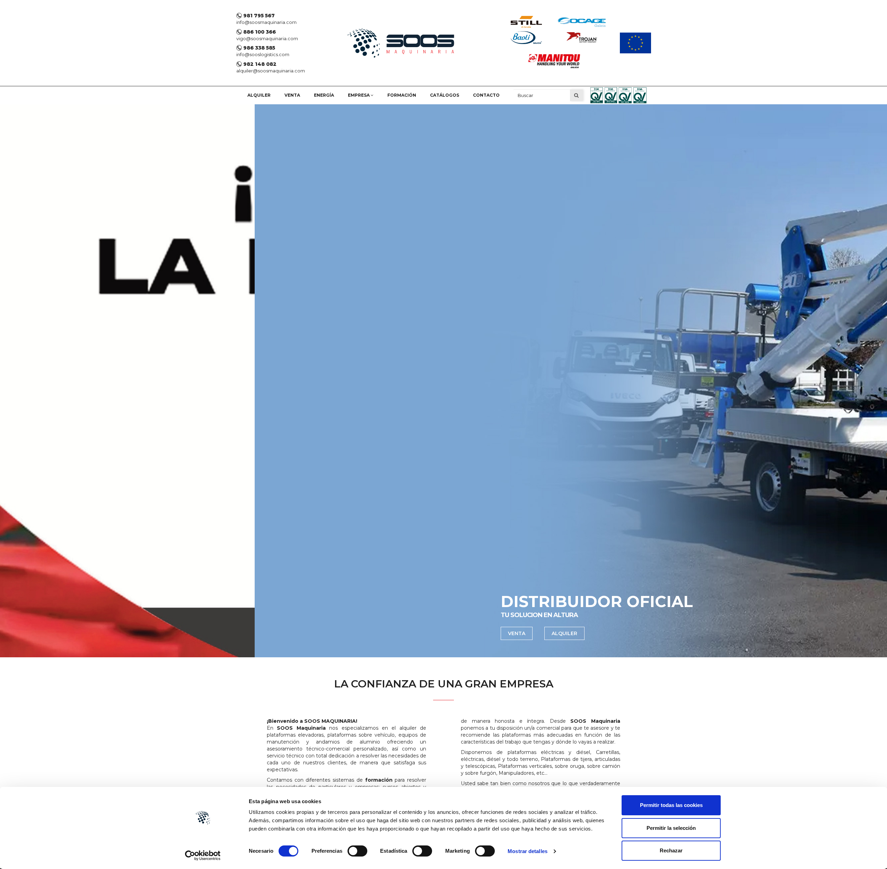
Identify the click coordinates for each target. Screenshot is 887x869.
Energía (324, 95)
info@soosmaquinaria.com (266, 22)
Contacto (486, 95)
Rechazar (671, 850)
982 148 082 (259, 64)
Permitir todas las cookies (671, 805)
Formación (401, 95)
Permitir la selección (671, 828)
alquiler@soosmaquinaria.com (270, 70)
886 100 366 (259, 32)
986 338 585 (258, 48)
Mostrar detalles (527, 851)
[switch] (357, 851)
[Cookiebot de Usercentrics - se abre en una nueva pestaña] (203, 855)
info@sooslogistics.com (262, 54)
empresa (359, 95)
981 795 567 (258, 15)
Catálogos (444, 95)
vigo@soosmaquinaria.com (267, 38)
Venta (292, 95)
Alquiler (259, 95)
